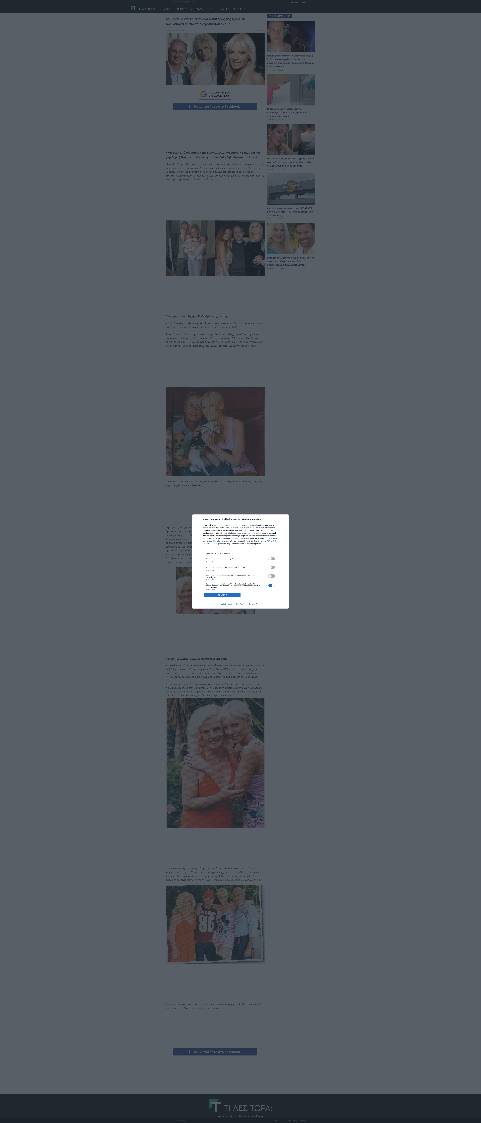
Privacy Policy (254, 604)
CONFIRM (222, 595)
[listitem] (240, 553)
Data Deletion (226, 604)
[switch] (271, 558)
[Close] (283, 519)
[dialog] (240, 561)
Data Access (240, 604)
